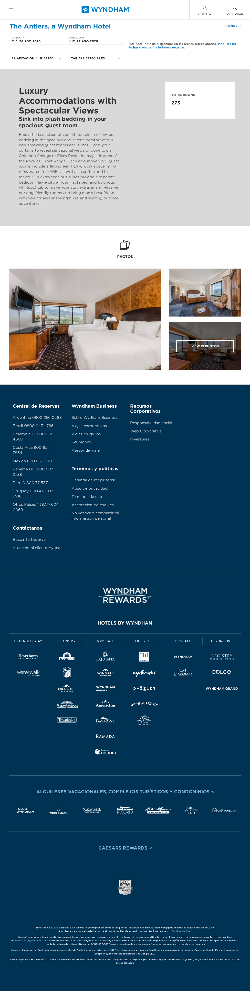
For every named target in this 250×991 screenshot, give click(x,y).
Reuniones (81, 442)
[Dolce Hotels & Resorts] (222, 674)
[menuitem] (11, 9)
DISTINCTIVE (222, 641)
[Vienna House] (144, 705)
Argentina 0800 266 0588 (37, 417)
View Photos (205, 346)
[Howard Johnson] (67, 705)
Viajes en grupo (86, 434)
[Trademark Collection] (183, 674)
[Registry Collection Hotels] (222, 658)
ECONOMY (67, 641)
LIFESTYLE (144, 641)
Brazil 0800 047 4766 (33, 426)
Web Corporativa (146, 431)
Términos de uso (87, 497)
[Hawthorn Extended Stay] (28, 658)
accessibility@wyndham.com (30, 940)
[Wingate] (105, 674)
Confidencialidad (181, 931)
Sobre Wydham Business (95, 417)
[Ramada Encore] (105, 753)
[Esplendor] (144, 674)
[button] (125, 791)
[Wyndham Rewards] (124, 595)
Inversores (139, 439)
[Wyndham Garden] (105, 689)
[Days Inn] (67, 658)
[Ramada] (105, 737)
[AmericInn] (105, 705)
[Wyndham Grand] (222, 689)
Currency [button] (230, 26)
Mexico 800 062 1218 (32, 461)
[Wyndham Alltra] (144, 721)
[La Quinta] (105, 658)
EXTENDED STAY (28, 641)
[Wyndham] (183, 658)
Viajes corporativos (89, 426)
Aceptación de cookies (93, 505)
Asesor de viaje (86, 450)
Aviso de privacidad (90, 488)
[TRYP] (144, 658)
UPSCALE (183, 641)
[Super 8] (67, 674)
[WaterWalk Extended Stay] (28, 674)
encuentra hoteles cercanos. (163, 47)
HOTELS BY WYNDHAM (125, 623)
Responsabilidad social (151, 423)
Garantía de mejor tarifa (93, 480)
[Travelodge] (67, 721)
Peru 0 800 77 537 (30, 483)
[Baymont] (105, 721)
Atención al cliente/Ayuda (36, 548)
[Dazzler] (144, 689)
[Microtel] (67, 689)
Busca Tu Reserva (29, 539)
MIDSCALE (106, 641)
